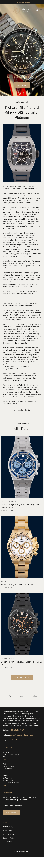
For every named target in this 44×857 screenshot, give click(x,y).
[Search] (37, 10)
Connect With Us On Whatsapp (22, 2)
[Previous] (5, 696)
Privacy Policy (8, 830)
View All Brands (22, 677)
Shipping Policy (8, 838)
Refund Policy (8, 827)
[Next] (39, 696)
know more (22, 85)
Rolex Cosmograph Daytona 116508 (17, 584)
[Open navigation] (3, 10)
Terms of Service (9, 834)
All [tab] (16, 429)
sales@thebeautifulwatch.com (21, 735)
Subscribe (11, 813)
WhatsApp (15, 740)
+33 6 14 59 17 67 (17, 730)
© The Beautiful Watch (22, 851)
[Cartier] (22, 696)
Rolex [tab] (25, 429)
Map (4, 759)
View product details (22, 410)
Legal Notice (7, 842)
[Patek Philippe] (34, 696)
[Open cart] (41, 10)
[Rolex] (9, 696)
